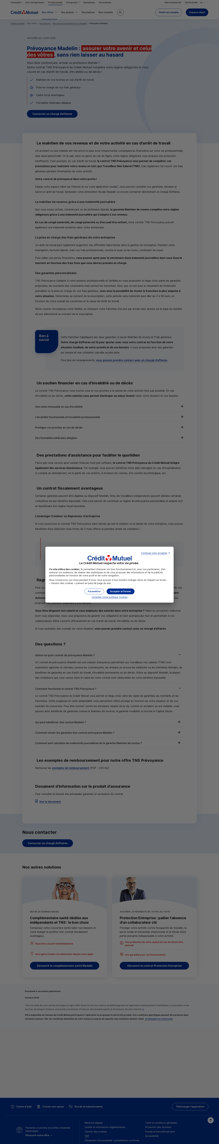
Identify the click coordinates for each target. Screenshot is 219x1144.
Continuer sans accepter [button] (154, 553)
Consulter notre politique (110, 597)
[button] (121, 591)
